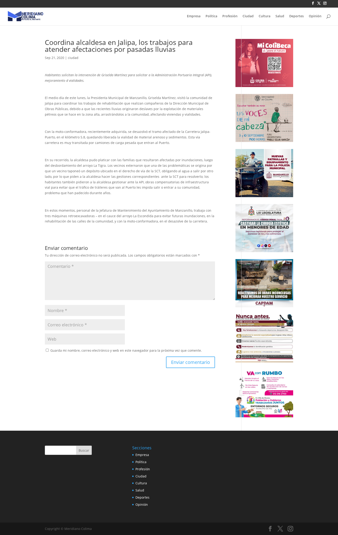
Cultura (264, 16)
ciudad (73, 58)
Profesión (230, 16)
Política (211, 16)
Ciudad (248, 16)
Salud (279, 16)
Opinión (315, 16)
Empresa (194, 16)
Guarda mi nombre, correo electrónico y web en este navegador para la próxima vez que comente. (126, 350)
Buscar (84, 450)
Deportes (296, 16)
